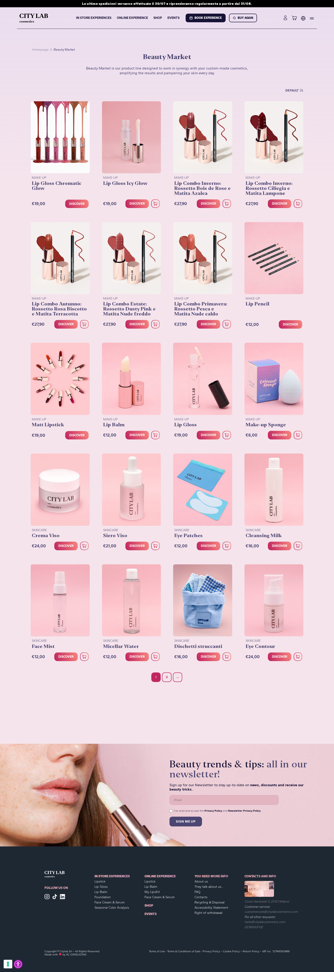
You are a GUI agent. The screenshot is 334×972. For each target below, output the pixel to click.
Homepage (40, 50)
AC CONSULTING (76, 954)
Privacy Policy (213, 810)
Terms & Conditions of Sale (183, 951)
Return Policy (251, 951)
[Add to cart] (155, 203)
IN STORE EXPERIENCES (93, 18)
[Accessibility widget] (18, 964)
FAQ (197, 892)
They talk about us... (208, 887)
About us (201, 881)
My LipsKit (152, 892)
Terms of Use (157, 951)
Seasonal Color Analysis (112, 908)
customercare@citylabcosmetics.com (271, 912)
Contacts (200, 897)
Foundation (103, 897)
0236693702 (253, 927)
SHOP (157, 18)
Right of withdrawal (208, 913)
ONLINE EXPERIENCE (132, 18)
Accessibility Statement (211, 908)
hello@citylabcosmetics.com (264, 922)
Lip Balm (101, 892)
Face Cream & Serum (110, 902)
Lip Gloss (101, 887)
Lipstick (100, 881)
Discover (77, 204)
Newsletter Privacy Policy (244, 810)
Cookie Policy (231, 951)
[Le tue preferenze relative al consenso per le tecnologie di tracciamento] (8, 964)
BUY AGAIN (245, 18)
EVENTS (173, 18)
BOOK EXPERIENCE (208, 18)
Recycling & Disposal (209, 902)
